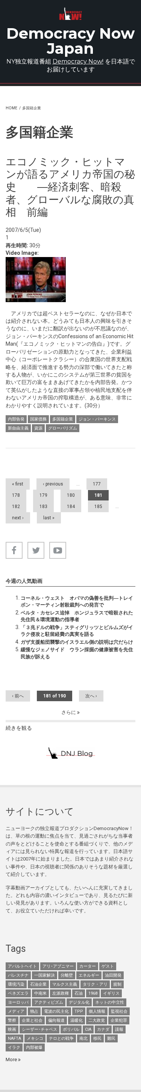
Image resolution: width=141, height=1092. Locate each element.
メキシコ (35, 1038)
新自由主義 (18, 428)
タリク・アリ (95, 984)
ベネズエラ (18, 993)
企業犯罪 (119, 1020)
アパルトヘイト (22, 966)
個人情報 (97, 1011)
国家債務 (38, 419)
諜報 (119, 1029)
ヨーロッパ (18, 1002)
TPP (78, 1011)
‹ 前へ (18, 696)
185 (98, 506)
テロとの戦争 (61, 1038)
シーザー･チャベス (39, 1029)
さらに (69, 712)
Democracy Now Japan (70, 40)
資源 (38, 428)
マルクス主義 (64, 984)
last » (49, 517)
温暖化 (76, 1020)
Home (11, 108)
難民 (111, 1038)
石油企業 (38, 984)
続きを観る (19, 728)
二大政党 (96, 1020)
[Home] (70, 14)
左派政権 (60, 993)
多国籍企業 (62, 419)
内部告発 (16, 419)
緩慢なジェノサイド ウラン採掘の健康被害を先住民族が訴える (77, 653)
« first (17, 484)
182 (16, 506)
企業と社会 (32, 1020)
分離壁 (67, 975)
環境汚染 (16, 984)
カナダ (103, 1029)
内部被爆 (34, 1047)
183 (43, 506)
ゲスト (108, 966)
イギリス (111, 993)
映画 (12, 1029)
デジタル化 (79, 1002)
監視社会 (119, 1011)
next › (18, 517)
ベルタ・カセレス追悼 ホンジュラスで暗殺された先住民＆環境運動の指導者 (77, 616)
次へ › (91, 696)
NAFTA (14, 1038)
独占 (34, 1011)
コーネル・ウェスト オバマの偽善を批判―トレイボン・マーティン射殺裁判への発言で (77, 601)
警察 (12, 1020)
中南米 (40, 993)
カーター (87, 966)
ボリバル (71, 1029)
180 (71, 495)
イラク (14, 1047)
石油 (78, 993)
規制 (117, 984)
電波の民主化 (56, 1011)
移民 (97, 1038)
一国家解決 (44, 975)
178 (16, 495)
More (12, 1059)
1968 (92, 993)
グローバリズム (62, 428)
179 (43, 495)
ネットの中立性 (109, 1002)
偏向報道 (56, 1020)
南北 (83, 1038)
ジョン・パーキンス (97, 419)
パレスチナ (18, 975)
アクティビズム (48, 1002)
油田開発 (113, 975)
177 (97, 484)
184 (71, 506)
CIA (88, 1029)
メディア (16, 1011)
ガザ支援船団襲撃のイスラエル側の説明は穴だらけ (77, 642)
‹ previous (53, 484)
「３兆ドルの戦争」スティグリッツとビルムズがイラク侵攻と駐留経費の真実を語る (77, 631)
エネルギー (89, 975)
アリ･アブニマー (58, 966)
